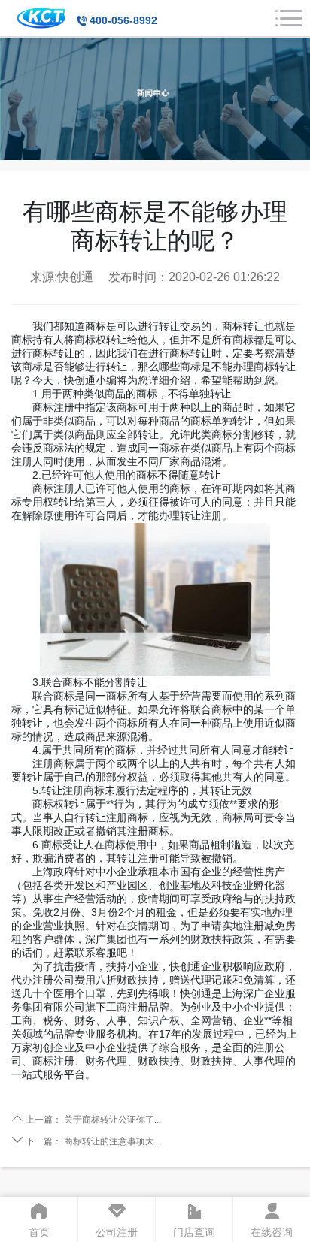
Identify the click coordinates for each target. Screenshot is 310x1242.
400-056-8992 (123, 20)
